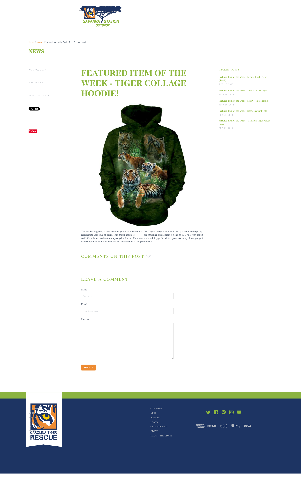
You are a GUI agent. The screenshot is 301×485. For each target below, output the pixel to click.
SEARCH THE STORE (39, 435)
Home (31, 42)
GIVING (32, 431)
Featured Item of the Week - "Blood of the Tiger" (243, 90)
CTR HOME (34, 408)
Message (85, 319)
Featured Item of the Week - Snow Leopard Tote (243, 110)
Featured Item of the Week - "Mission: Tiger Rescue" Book (245, 122)
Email (84, 304)
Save (34, 131)
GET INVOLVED (36, 426)
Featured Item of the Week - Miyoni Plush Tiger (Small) (243, 78)
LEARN (32, 422)
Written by (36, 82)
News (39, 42)
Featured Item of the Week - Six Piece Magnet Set (243, 100)
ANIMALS (34, 417)
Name (84, 289)
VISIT (31, 413)
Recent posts (229, 69)
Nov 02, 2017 (37, 69)
